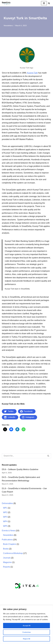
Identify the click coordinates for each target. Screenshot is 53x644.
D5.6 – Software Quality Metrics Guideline (20, 469)
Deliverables (7, 503)
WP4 (5, 521)
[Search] (49, 3)
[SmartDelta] (6, 3)
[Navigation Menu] (44, 3)
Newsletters (8, 25)
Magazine (7, 562)
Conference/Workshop (13, 553)
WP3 (5, 517)
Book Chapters (9, 544)
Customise (26, 632)
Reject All (26, 639)
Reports (6, 567)
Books (6, 549)
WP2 (5, 512)
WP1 (5, 508)
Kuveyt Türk (32, 73)
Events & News (8, 531)
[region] (26, 624)
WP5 (5, 526)
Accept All (26, 626)
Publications (7, 540)
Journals (7, 558)
